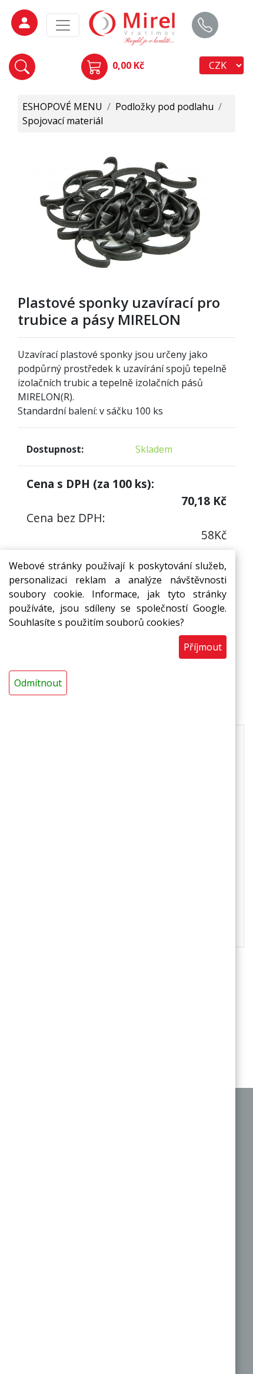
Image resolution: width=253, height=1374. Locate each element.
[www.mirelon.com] (132, 27)
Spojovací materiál (62, 120)
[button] (22, 67)
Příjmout (203, 646)
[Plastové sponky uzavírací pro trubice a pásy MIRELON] (126, 211)
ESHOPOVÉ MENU (62, 106)
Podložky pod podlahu (164, 106)
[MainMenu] (62, 25)
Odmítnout (38, 682)
